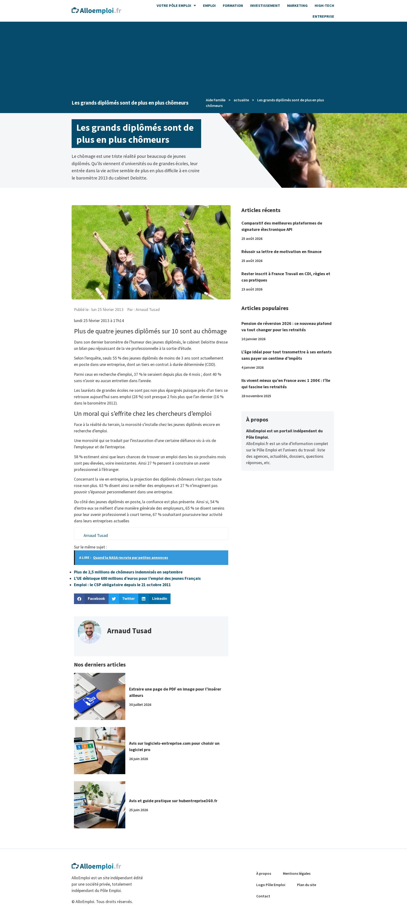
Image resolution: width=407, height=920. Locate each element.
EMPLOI (209, 5)
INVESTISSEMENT (265, 5)
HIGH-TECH (324, 5)
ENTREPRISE (323, 16)
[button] (91, 598)
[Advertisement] (203, 57)
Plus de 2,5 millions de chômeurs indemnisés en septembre (128, 572)
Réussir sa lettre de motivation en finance (281, 251)
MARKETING (297, 5)
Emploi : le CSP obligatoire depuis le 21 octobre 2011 (122, 584)
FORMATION (233, 5)
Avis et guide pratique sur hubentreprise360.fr (173, 800)
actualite (241, 100)
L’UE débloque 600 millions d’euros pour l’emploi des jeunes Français (137, 578)
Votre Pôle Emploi (174, 5)
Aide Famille (215, 100)
